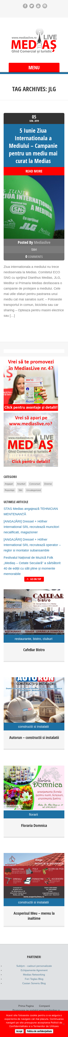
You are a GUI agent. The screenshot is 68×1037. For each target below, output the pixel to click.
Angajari (9, 484)
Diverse (48, 484)
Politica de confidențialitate (39, 1031)
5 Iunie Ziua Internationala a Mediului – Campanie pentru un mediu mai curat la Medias (33, 146)
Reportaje (10, 490)
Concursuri (34, 484)
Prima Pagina (26, 1005)
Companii (44, 1005)
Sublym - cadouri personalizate (34, 965)
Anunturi (21, 484)
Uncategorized (33, 490)
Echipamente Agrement (34, 970)
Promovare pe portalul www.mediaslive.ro (36, 1010)
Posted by (34, 242)
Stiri (34, 249)
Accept (19, 1031)
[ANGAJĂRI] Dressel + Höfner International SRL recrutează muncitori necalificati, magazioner (31, 527)
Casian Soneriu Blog (34, 983)
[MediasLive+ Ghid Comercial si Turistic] (34, 41)
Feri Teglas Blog (34, 978)
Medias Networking (34, 974)
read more (34, 171)
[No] (63, 1024)
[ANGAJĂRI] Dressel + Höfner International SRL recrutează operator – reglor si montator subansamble (32, 545)
